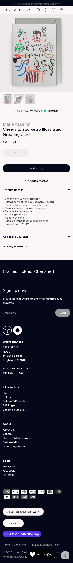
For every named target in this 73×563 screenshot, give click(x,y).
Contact (8, 434)
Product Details (13, 190)
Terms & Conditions (15, 544)
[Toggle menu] (69, 10)
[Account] (38, 10)
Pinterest (8, 474)
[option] (36, 53)
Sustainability (11, 442)
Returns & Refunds (14, 401)
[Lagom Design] (17, 10)
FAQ (5, 392)
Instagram (9, 466)
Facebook (9, 470)
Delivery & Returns (15, 246)
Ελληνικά (11, 523)
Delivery (8, 397)
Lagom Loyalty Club (14, 446)
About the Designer (15, 236)
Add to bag (36, 168)
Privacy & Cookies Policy (45, 544)
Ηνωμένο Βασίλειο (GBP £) (21, 511)
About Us (8, 429)
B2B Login (9, 405)
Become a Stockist (14, 409)
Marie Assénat (17, 124)
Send (63, 313)
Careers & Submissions (17, 438)
